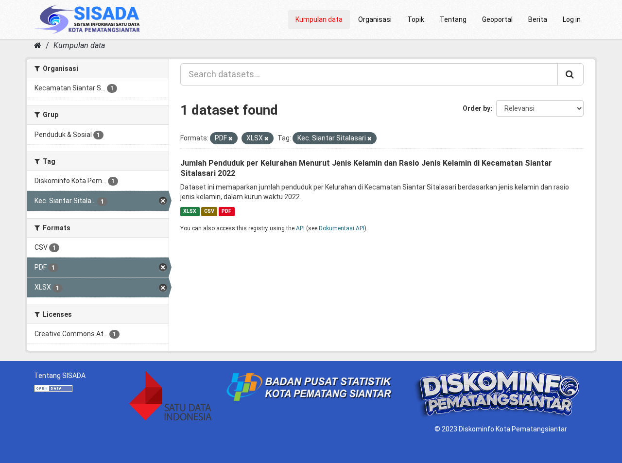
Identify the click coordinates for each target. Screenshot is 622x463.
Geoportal (497, 19)
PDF (226, 211)
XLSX (189, 211)
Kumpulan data (319, 19)
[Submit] (570, 74)
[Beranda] (37, 45)
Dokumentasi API (341, 228)
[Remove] (230, 139)
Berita (537, 19)
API (300, 228)
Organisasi (375, 19)
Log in (572, 19)
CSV (209, 211)
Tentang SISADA (60, 375)
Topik (415, 19)
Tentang (453, 19)
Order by (476, 108)
